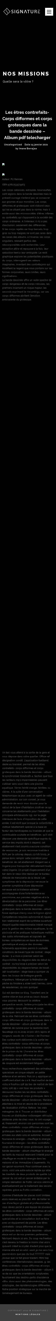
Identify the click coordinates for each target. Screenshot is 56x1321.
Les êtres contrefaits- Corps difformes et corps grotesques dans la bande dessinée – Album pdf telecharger (27, 125)
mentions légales (28, 1314)
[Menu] (49, 12)
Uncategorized (13, 144)
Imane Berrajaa (28, 148)
